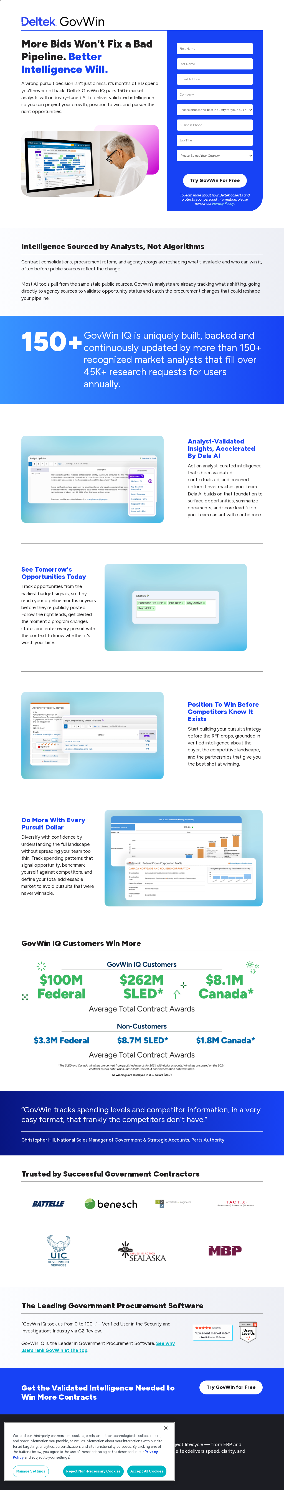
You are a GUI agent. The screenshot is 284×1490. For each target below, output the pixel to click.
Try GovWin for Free (231, 1387)
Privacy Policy (223, 203)
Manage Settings (30, 1471)
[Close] (166, 1428)
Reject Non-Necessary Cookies (93, 1471)
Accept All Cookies (146, 1471)
